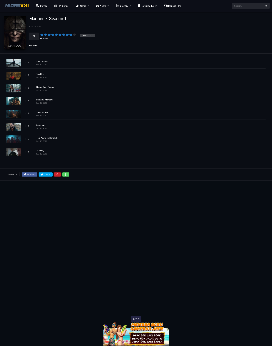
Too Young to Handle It (46, 138)
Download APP (149, 6)
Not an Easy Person (45, 87)
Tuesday (40, 150)
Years (102, 6)
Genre (83, 6)
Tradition (40, 74)
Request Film (174, 6)
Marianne (33, 45)
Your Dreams (42, 61)
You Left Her (42, 112)
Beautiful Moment (44, 99)
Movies (43, 6)
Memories (40, 125)
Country (123, 6)
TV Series (63, 6)
